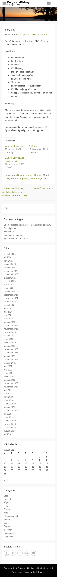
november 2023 (11, 329)
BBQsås (32, 146)
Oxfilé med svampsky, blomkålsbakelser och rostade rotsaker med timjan (14, 192)
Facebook (6, 553)
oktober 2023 (10, 332)
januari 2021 (9, 380)
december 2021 (11, 359)
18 (12, 467)
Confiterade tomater (13, 235)
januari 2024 (9, 322)
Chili (7, 178)
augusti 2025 (10, 281)
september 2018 (11, 427)
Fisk (6, 506)
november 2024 (11, 298)
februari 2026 (10, 264)
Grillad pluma (10, 228)
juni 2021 (8, 366)
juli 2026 (7, 257)
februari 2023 (10, 342)
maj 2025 (8, 284)
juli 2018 (7, 434)
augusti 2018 (10, 431)
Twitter (13, 553)
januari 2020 (9, 407)
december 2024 (11, 295)
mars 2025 (8, 288)
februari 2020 (10, 404)
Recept (20, 175)
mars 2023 (8, 339)
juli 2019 (7, 414)
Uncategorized (10, 533)
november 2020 (11, 387)
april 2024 (8, 318)
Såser (28, 175)
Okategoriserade (11, 516)
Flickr (26, 553)
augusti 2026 (10, 254)
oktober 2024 (10, 301)
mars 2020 (8, 400)
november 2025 (11, 274)
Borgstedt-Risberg (18, 2)
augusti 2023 (10, 335)
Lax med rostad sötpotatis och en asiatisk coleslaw (27, 225)
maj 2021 (8, 370)
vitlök (43, 178)
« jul (6, 480)
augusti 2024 (10, 305)
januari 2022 (9, 356)
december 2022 (11, 349)
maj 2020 (8, 393)
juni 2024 (8, 312)
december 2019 (11, 410)
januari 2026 (9, 267)
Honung (14, 178)
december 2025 (11, 271)
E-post (33, 553)
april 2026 (8, 261)
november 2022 (11, 352)
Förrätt (7, 509)
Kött (6, 513)
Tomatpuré (34, 178)
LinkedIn (20, 553)
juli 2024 (7, 308)
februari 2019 (10, 421)
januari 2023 (9, 346)
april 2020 (8, 397)
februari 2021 (10, 376)
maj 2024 (8, 315)
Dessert (7, 499)
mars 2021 (8, 373)
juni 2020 (8, 390)
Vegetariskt (9, 536)
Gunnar (44, 34)
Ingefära (24, 178)
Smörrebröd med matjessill (16, 238)
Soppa (7, 526)
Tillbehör (37, 175)
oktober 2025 (10, 278)
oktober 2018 (10, 424)
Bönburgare (9, 231)
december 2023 (11, 325)
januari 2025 (9, 291)
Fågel (6, 502)
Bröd (6, 496)
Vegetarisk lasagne (14, 146)
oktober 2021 (10, 363)
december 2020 (11, 383)
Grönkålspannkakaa (44, 188)
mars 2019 (8, 417)
